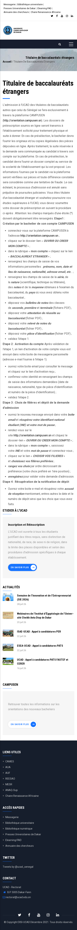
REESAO (10, 778)
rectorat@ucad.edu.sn (18, 897)
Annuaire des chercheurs (16, 12)
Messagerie (9, 4)
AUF (7, 772)
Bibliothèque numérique (18, 828)
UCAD (26, 922)
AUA (8, 767)
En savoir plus (20, 567)
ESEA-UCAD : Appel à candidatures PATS (40, 645)
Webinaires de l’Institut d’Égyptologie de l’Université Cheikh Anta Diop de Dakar (45, 615)
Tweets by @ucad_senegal (18, 866)
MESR (8, 784)
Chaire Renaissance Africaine (46, 12)
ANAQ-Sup (11, 790)
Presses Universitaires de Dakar (19, 8)
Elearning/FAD (44, 8)
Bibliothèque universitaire (30, 4)
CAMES (9, 761)
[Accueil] (16, 30)
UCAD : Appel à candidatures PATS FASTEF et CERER (42, 661)
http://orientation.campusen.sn (22, 120)
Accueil (7, 61)
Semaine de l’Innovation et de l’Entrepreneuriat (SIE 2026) (44, 597)
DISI (20, 922)
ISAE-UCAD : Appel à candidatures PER (39, 631)
